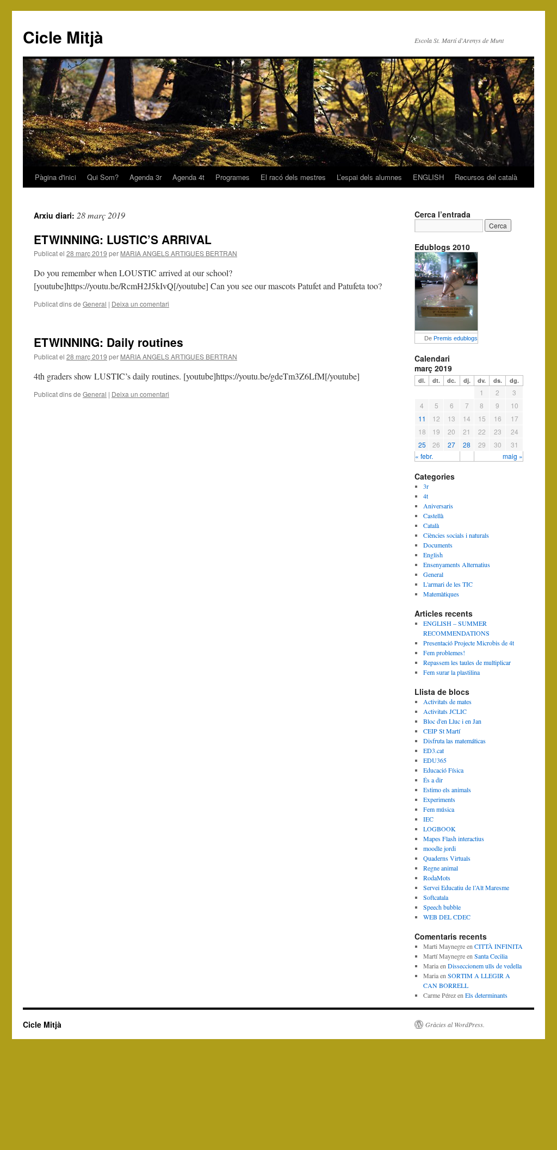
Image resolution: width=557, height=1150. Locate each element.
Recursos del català (486, 177)
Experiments (439, 799)
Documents (438, 544)
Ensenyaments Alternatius (456, 564)
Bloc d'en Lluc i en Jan (452, 721)
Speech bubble (442, 907)
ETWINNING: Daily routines (108, 342)
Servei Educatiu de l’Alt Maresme (466, 887)
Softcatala (435, 897)
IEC (428, 819)
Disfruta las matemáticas (454, 740)
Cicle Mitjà (63, 36)
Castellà (433, 515)
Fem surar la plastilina (451, 672)
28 (467, 444)
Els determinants (486, 995)
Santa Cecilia (491, 956)
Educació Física (443, 770)
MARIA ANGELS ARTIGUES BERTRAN (178, 253)
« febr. (424, 456)
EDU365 (435, 760)
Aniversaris (438, 505)
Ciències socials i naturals (456, 535)
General (95, 303)
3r (426, 486)
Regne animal (440, 867)
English (433, 554)
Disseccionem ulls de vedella (485, 965)
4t (425, 496)
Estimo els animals (447, 789)
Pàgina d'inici (55, 177)
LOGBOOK (439, 828)
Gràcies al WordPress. (455, 1024)
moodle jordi (439, 848)
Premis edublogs (456, 338)
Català (431, 525)
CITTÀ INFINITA (498, 946)
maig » (513, 456)
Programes (232, 177)
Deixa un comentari (140, 303)
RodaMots (436, 877)
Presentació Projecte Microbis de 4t (468, 642)
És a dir (433, 779)
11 (422, 418)
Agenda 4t (188, 177)
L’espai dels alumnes (369, 177)
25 (422, 444)
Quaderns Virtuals (447, 858)
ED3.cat (433, 750)
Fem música (438, 809)
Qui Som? (103, 177)
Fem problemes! (444, 652)
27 (451, 444)
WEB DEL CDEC (447, 916)
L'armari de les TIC (448, 584)
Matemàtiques (441, 593)
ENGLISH (428, 177)
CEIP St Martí (441, 730)
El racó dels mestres (293, 177)
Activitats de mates (447, 701)
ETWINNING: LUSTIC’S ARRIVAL (123, 239)
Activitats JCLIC (445, 711)
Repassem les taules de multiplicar (467, 662)
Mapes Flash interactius (453, 838)
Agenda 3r (145, 177)
